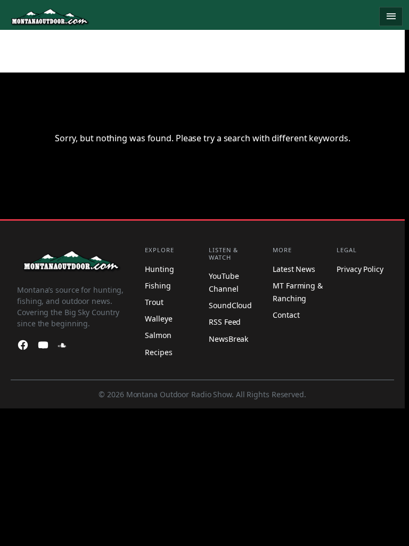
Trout (154, 302)
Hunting (159, 269)
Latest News (294, 269)
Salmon (158, 335)
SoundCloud (230, 305)
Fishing (157, 285)
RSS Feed (225, 322)
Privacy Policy (360, 269)
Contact (286, 315)
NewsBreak (228, 339)
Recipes (158, 352)
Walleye (158, 319)
